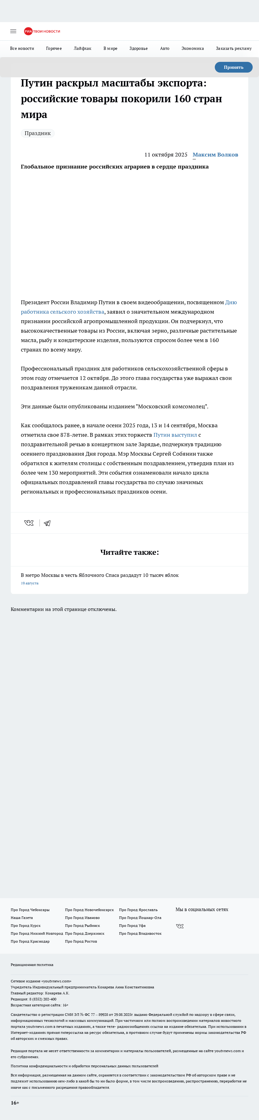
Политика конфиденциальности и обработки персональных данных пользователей (84, 1066)
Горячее (54, 48)
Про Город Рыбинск (82, 925)
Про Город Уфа (132, 925)
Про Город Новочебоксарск (89, 909)
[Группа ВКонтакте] (180, 926)
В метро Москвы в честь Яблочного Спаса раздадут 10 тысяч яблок (100, 578)
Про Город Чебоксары (30, 909)
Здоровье (139, 48)
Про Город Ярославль (138, 909)
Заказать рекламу (234, 48)
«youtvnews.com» (56, 981)
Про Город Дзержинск (84, 933)
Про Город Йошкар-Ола (140, 917)
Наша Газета (22, 917)
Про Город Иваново (82, 917)
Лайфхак (83, 48)
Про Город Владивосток (140, 933)
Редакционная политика (32, 964)
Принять (234, 67)
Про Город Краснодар (30, 941)
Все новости (22, 48)
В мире (111, 48)
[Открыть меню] (13, 31)
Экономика (193, 48)
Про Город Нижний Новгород (37, 933)
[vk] (29, 523)
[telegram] (49, 523)
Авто (165, 48)
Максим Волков (215, 154)
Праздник (38, 133)
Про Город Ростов (81, 941)
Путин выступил (175, 434)
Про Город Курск (25, 925)
